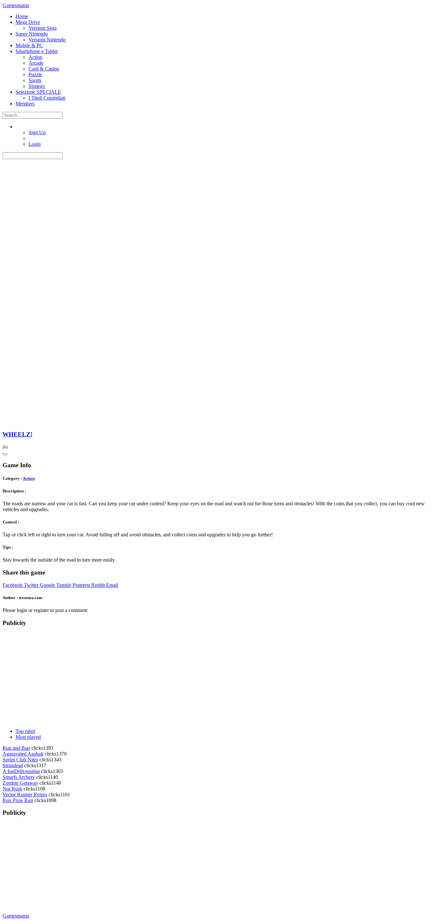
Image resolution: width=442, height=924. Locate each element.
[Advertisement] (197, 678)
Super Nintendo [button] (32, 34)
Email (112, 585)
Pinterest (81, 585)
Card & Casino (43, 68)
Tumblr (63, 585)
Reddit (98, 585)
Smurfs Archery (19, 777)
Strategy (36, 86)
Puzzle (35, 74)
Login (34, 144)
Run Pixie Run (18, 800)
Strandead (13, 765)
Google (47, 585)
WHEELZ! (17, 434)
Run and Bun (16, 748)
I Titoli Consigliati (46, 98)
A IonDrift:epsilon (21, 771)
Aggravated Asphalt (23, 754)
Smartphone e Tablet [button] (37, 51)
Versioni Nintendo (47, 39)
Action (35, 57)
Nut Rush (12, 788)
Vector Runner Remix (25, 794)
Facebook (13, 585)
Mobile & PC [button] (29, 45)
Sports (34, 80)
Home (22, 16)
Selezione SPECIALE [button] (38, 92)
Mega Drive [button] (28, 22)
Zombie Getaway (20, 783)
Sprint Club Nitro (20, 759)
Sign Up (37, 132)
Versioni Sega (42, 28)
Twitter (31, 585)
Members (25, 103)
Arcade (35, 63)
